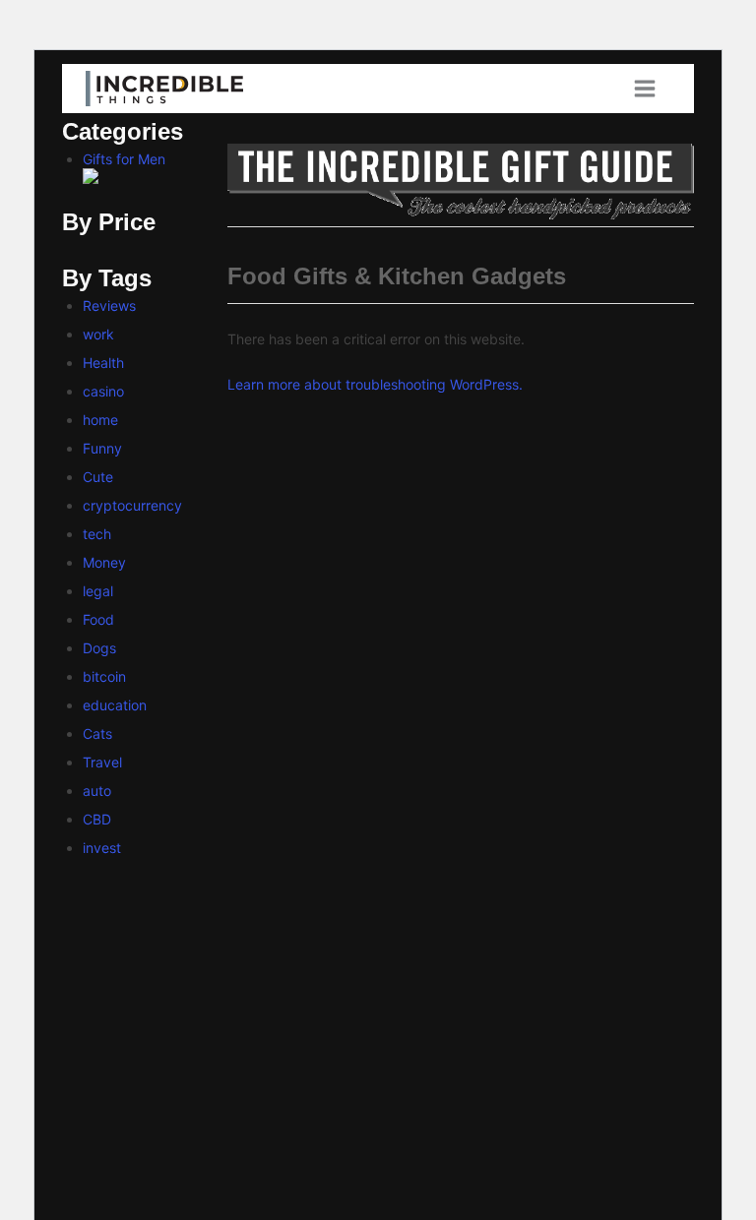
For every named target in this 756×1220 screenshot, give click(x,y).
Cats (97, 733)
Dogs (99, 648)
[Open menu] (651, 88)
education (115, 705)
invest (102, 847)
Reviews (109, 305)
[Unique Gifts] (460, 181)
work (98, 334)
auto (97, 790)
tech (97, 533)
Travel (102, 762)
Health (103, 362)
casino (103, 391)
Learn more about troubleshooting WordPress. (375, 384)
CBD (97, 819)
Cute (98, 476)
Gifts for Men (124, 159)
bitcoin (104, 676)
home (100, 419)
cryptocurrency (132, 505)
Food (98, 619)
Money (104, 562)
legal (98, 590)
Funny (102, 448)
